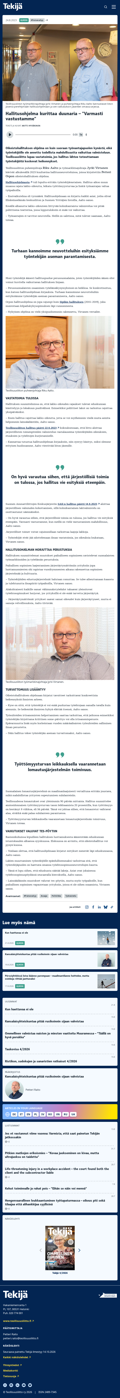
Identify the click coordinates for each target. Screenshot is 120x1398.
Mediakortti (10, 1370)
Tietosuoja (9, 1376)
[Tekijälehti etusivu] (12, 7)
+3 (47, 20)
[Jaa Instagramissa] (86, 907)
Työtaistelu (70, 896)
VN (58, 1114)
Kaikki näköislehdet (15, 1357)
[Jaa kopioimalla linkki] (111, 907)
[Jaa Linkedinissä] (99, 907)
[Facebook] (11, 1385)
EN (28, 1114)
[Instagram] (5, 1385)
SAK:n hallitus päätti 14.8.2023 (77, 504)
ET (21, 1114)
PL (35, 1114)
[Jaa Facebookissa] (93, 907)
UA (73, 1114)
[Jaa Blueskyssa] (105, 907)
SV (42, 1114)
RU (65, 1114)
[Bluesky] (30, 1385)
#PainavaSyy (37, 20)
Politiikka (56, 896)
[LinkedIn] (17, 1385)
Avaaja (44, 896)
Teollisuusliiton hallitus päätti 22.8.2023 (31, 428)
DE (14, 1114)
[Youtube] (24, 1385)
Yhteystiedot (11, 1365)
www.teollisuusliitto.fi (17, 1321)
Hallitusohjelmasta (18, 182)
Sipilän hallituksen (72, 302)
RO (50, 1114)
